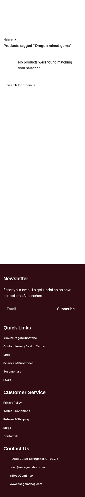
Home (8, 40)
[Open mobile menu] (80, 7)
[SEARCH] (76, 85)
